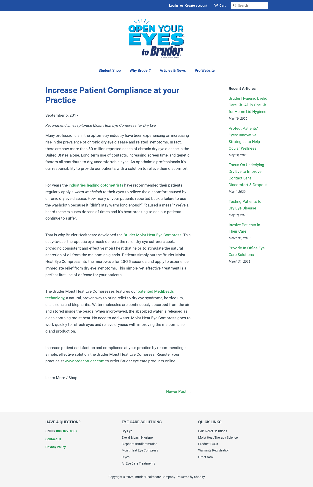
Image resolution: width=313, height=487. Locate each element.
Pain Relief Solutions (212, 431)
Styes (125, 457)
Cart (223, 5)
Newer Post (176, 391)
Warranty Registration (214, 450)
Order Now (206, 457)
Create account (196, 5)
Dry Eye (127, 431)
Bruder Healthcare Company (155, 477)
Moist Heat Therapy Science (218, 438)
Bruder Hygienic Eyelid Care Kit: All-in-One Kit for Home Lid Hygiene (248, 105)
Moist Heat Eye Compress (140, 450)
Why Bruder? (140, 70)
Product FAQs (208, 444)
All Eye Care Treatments (138, 463)
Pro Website (205, 70)
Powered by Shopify (191, 477)
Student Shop (110, 70)
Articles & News (173, 70)
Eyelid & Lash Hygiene (137, 438)
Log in (173, 5)
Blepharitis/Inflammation (139, 444)
